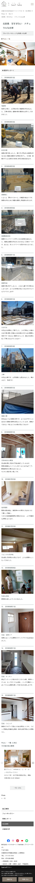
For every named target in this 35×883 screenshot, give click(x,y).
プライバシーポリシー (19, 873)
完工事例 (5, 824)
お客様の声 (6, 829)
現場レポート (6, 818)
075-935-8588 (9, 855)
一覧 (4, 798)
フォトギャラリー (8, 813)
